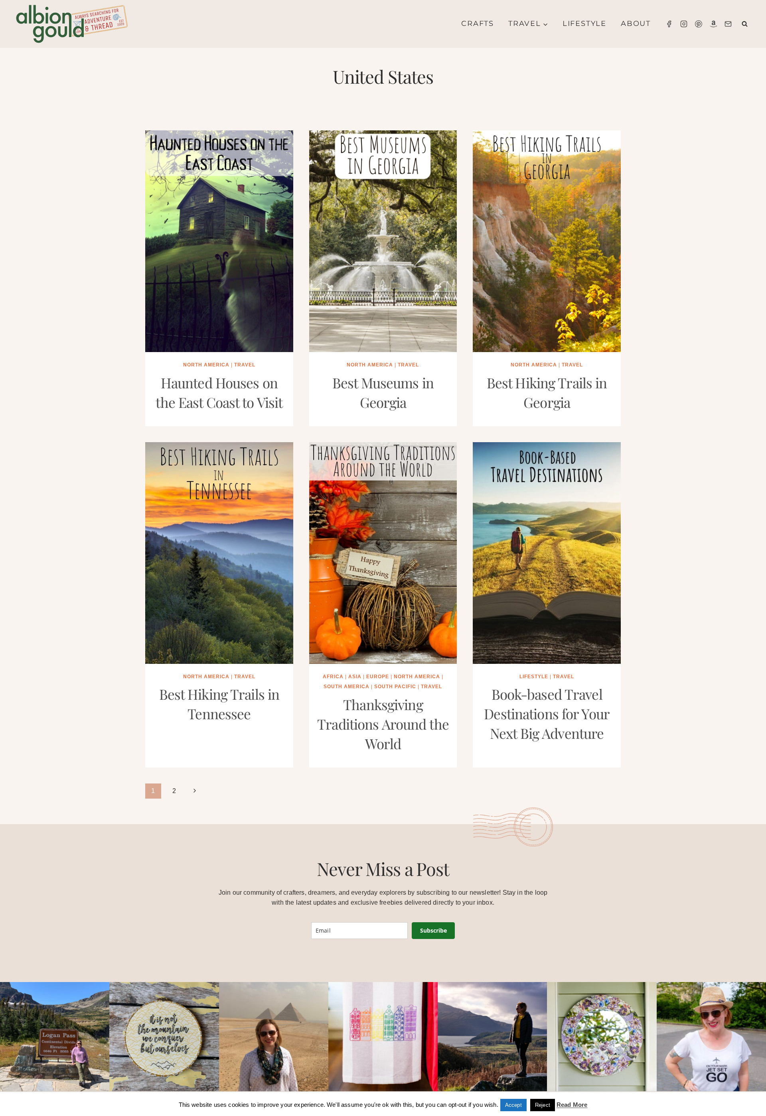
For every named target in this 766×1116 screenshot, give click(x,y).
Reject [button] (542, 1105)
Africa (333, 676)
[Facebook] (669, 24)
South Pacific (395, 686)
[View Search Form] (744, 24)
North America (206, 365)
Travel (244, 365)
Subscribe (433, 930)
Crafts (477, 23)
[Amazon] (713, 24)
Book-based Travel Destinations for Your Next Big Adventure (547, 713)
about (636, 23)
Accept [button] (513, 1105)
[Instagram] (684, 24)
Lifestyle (584, 23)
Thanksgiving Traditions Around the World (383, 724)
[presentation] (219, 241)
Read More (572, 1104)
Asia (354, 676)
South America (346, 686)
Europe (377, 676)
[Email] (728, 24)
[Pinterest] (698, 24)
